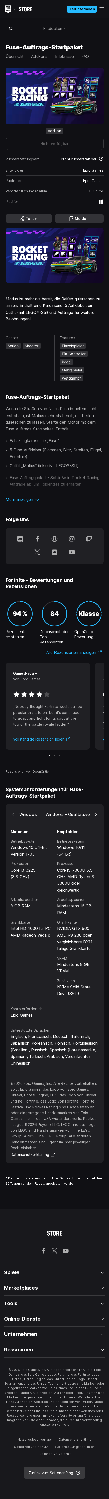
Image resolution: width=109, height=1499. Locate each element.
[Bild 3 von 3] (59, 755)
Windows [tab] (28, 814)
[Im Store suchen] (11, 28)
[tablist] (54, 814)
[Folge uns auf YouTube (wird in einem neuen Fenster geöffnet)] (71, 553)
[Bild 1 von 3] (49, 755)
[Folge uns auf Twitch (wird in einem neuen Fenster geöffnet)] (89, 539)
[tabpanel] (55, 908)
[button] (55, 499)
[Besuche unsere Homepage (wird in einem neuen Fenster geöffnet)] (54, 539)
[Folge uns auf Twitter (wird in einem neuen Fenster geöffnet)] (37, 553)
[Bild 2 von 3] (54, 755)
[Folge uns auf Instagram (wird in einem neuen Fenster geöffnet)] (71, 539)
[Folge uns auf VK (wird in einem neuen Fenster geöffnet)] (54, 553)
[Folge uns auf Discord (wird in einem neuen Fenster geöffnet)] (20, 539)
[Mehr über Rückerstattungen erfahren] (101, 159)
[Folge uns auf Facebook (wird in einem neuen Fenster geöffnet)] (37, 539)
